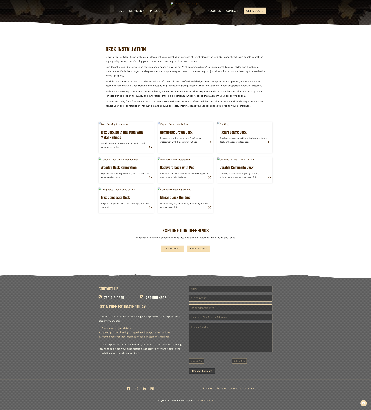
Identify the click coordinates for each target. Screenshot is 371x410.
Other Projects (198, 248)
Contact (249, 388)
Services (221, 388)
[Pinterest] (152, 388)
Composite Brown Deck (176, 132)
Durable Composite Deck (236, 167)
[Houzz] (144, 388)
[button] (143, 11)
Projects (207, 388)
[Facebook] (128, 388)
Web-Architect (206, 400)
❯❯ (150, 147)
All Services (172, 248)
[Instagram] (136, 388)
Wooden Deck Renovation (119, 167)
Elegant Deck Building (175, 197)
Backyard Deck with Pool (177, 167)
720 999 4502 (156, 298)
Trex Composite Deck (115, 197)
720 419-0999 (114, 298)
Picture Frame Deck (233, 132)
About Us (235, 388)
